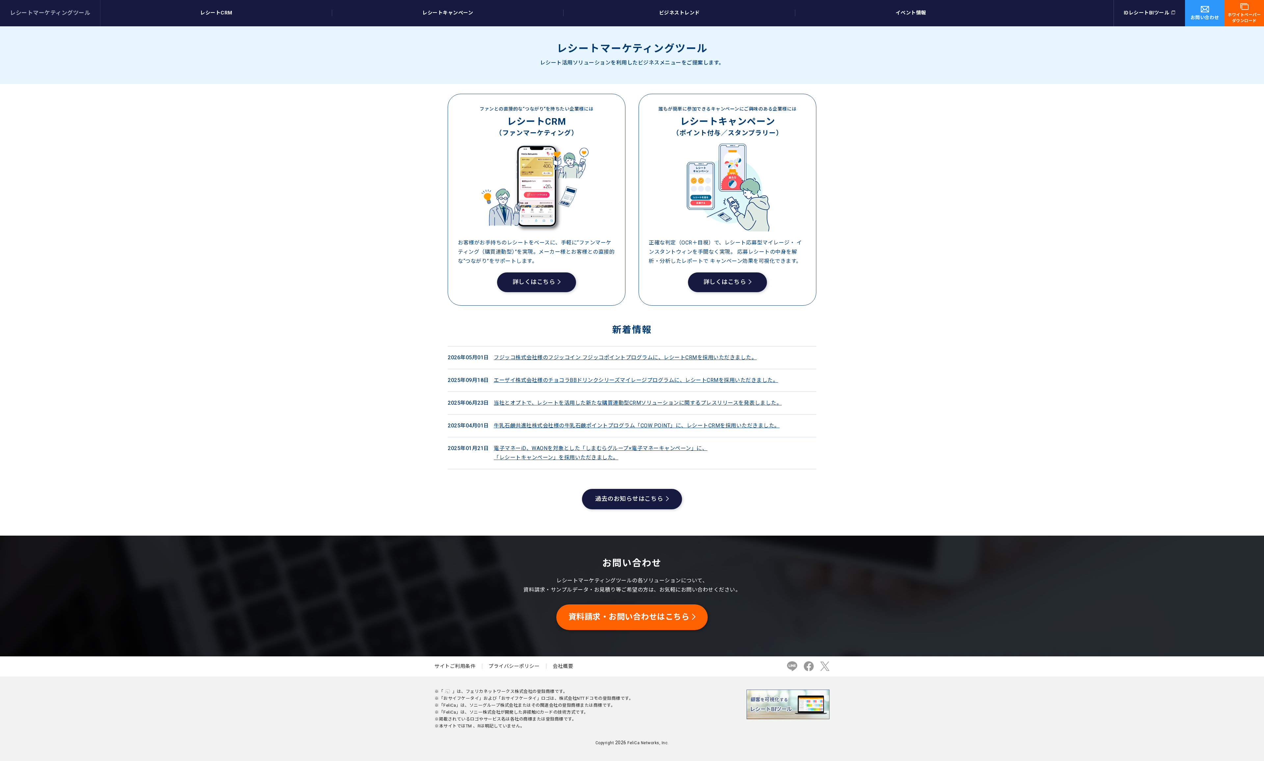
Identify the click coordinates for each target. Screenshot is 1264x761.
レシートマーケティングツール (50, 13)
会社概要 (563, 666)
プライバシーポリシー (514, 666)
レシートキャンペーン (447, 13)
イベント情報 (911, 13)
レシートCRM (216, 13)
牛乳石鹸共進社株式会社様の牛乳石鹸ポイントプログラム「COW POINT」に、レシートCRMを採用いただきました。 (637, 425)
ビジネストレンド (679, 13)
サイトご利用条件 (454, 666)
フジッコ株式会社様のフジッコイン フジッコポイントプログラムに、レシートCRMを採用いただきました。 (625, 357)
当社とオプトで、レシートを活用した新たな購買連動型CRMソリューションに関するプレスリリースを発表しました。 (638, 403)
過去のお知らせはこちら (629, 498)
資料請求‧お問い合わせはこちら (629, 616)
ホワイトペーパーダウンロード (1244, 18)
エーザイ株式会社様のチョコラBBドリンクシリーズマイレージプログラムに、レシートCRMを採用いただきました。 (636, 380)
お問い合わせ (1205, 17)
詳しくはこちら (534, 281)
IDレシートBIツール (1147, 13)
